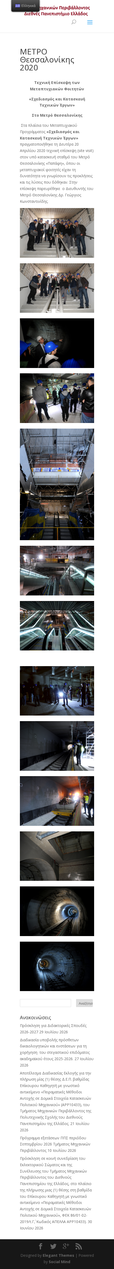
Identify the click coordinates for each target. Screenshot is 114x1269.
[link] (57, 256)
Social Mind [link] (59, 1261)
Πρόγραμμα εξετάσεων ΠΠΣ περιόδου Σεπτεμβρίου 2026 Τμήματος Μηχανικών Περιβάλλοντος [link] (55, 1144)
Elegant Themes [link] (58, 1255)
